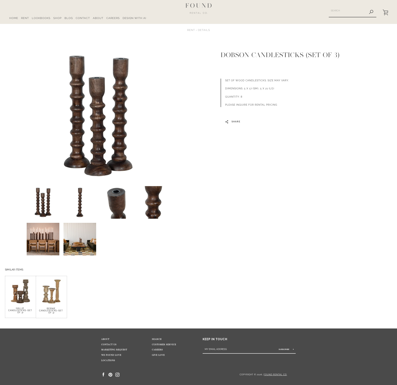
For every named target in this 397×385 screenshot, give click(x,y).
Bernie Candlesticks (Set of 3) (51, 310)
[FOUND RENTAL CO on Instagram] (117, 374)
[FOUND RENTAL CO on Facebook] (103, 374)
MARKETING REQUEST (114, 349)
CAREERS (113, 18)
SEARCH (157, 339)
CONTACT (83, 18)
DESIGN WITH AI (134, 18)
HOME (13, 18)
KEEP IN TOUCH (215, 339)
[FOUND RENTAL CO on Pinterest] (110, 374)
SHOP (57, 18)
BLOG (69, 18)
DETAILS (204, 30)
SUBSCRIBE (284, 349)
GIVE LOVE (158, 355)
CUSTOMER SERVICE (164, 344)
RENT (25, 18)
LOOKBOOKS (41, 18)
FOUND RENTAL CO (275, 374)
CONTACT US (109, 344)
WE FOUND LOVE (111, 355)
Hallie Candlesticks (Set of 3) (20, 310)
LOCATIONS (108, 360)
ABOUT (98, 18)
